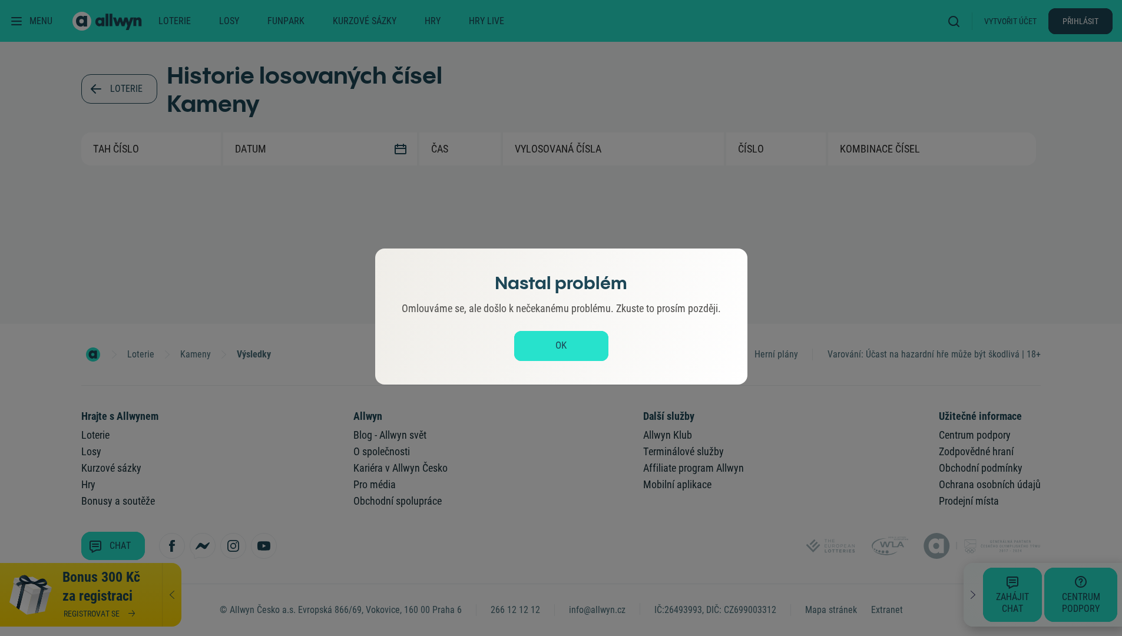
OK (561, 345)
